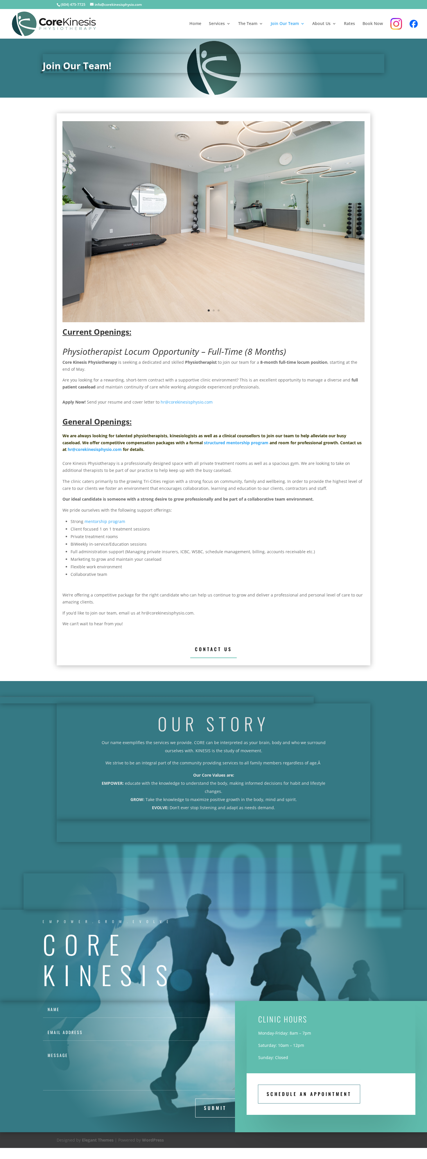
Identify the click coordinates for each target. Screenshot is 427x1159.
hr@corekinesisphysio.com (187, 402)
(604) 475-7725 (73, 4)
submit (215, 1107)
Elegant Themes (98, 1140)
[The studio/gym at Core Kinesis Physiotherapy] (213, 320)
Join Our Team (285, 24)
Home (195, 24)
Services (217, 24)
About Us (321, 24)
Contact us (213, 649)
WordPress (153, 1140)
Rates (349, 24)
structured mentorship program (236, 442)
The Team (247, 24)
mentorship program (105, 521)
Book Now (373, 24)
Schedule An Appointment (309, 1093)
